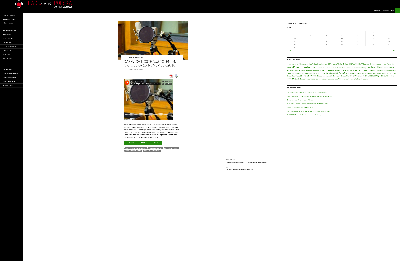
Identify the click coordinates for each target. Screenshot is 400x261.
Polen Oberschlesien (366, 73)
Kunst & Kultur (7, 69)
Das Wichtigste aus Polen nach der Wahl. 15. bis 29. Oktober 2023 (308, 111)
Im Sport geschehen (9, 62)
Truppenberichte (8, 85)
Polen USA (292, 78)
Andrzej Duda (290, 64)
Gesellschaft (7, 54)
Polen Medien (316, 73)
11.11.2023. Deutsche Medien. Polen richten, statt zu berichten (307, 104)
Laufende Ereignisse (9, 15)
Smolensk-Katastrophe (361, 79)
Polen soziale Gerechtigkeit (340, 76)
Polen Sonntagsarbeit (325, 76)
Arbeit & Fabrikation (9, 27)
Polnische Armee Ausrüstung (346, 79)
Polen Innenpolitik (328, 70)
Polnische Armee (333, 79)
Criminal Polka (7, 42)
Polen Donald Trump (324, 68)
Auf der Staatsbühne (9, 30)
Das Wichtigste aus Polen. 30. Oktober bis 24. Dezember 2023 (307, 92)
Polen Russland (311, 75)
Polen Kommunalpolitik (133, 150)
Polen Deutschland (171, 148)
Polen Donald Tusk (336, 68)
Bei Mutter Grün (8, 38)
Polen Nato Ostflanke (355, 73)
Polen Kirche (366, 70)
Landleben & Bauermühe (10, 73)
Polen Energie (362, 68)
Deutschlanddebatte (9, 46)
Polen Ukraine (356, 76)
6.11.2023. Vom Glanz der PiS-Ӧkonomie (300, 107)
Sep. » (394, 50)
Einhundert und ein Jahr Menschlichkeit (300, 100)
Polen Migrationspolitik (329, 73)
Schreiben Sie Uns (388, 10)
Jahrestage (6, 66)
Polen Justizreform (352, 70)
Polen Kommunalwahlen (152, 150)
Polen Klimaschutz (377, 70)
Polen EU (373, 67)
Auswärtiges (7, 34)
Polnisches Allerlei (9, 81)
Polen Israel (340, 70)
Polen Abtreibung (355, 64)
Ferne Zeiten (7, 50)
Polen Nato (344, 73)
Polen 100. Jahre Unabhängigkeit (136, 148)
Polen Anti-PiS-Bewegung (370, 64)
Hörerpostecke (8, 23)
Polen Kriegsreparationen (294, 73)
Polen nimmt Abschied (10, 77)
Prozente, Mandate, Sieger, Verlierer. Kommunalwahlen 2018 (246, 161)
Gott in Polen (7, 58)
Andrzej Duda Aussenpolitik (303, 64)
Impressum (377, 10)
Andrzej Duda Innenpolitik (320, 64)
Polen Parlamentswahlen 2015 (381, 73)
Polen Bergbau (382, 64)
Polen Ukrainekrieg (370, 75)
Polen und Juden (387, 76)
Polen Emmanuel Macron (350, 68)
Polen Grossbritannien (313, 70)
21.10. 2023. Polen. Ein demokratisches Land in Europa (304, 115)
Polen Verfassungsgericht (308, 79)
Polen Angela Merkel (155, 148)
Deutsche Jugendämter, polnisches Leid (239, 168)
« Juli (289, 50)
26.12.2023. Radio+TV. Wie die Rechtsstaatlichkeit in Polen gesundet (309, 96)
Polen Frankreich (301, 70)
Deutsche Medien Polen (338, 64)
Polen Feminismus (384, 68)
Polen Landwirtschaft (307, 73)
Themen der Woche (136, 58)
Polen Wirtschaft (323, 79)
